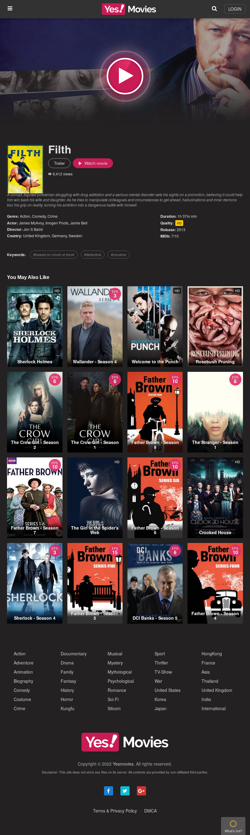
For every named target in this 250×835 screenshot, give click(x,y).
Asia (206, 672)
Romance (117, 690)
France (208, 663)
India (206, 699)
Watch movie (95, 163)
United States (167, 690)
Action (25, 216)
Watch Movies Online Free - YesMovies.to (129, 9)
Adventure (24, 663)
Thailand (210, 681)
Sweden (75, 235)
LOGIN (234, 9)
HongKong (212, 653)
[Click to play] (125, 76)
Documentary (74, 653)
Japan (160, 708)
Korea (160, 699)
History (67, 690)
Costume (22, 699)
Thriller (161, 663)
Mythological (120, 672)
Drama (67, 663)
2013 (181, 229)
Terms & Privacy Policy (115, 811)
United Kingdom (36, 235)
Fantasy (68, 681)
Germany (59, 235)
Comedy (39, 216)
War (158, 681)
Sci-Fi (113, 699)
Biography (23, 681)
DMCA (150, 811)
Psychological (121, 681)
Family (67, 672)
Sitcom (114, 708)
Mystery (115, 663)
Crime (53, 216)
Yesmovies (123, 764)
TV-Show (163, 672)
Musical (115, 653)
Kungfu (67, 708)
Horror (67, 699)
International (214, 708)
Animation (23, 672)
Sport (160, 653)
